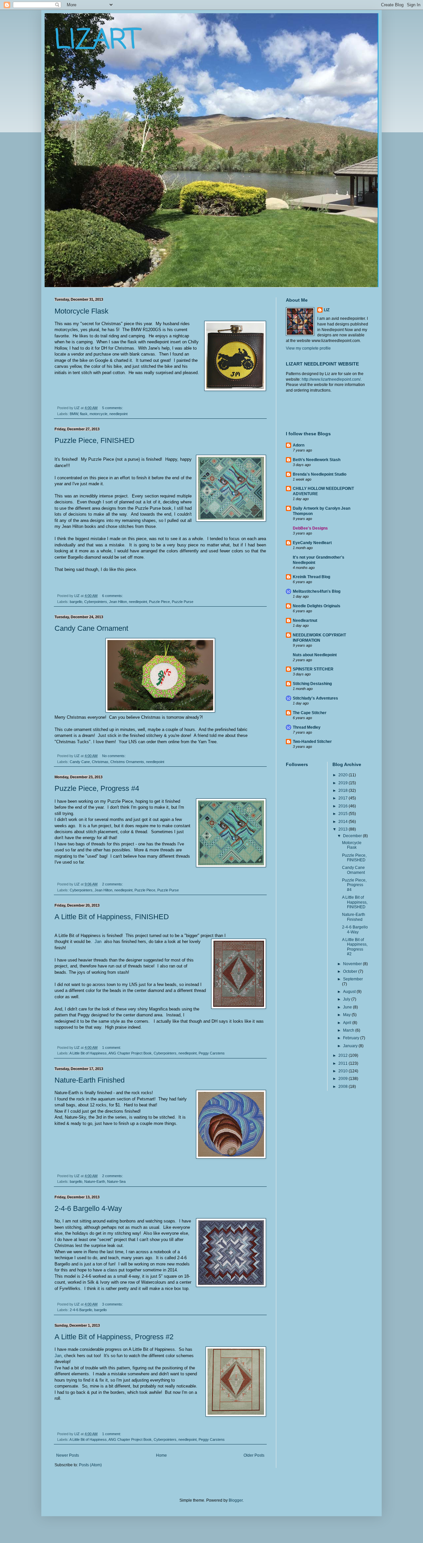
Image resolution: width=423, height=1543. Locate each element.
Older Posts (254, 1455)
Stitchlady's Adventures (315, 698)
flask (84, 414)
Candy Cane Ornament (91, 628)
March (349, 1030)
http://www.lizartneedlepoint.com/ (331, 379)
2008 (343, 1086)
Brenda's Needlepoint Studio (319, 474)
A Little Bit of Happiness (88, 1053)
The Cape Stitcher (310, 712)
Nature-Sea (116, 1181)
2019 (343, 783)
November (353, 964)
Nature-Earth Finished (90, 1080)
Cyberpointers (95, 602)
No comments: (114, 756)
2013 (343, 829)
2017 (343, 798)
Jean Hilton (118, 602)
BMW (74, 414)
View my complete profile (308, 348)
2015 (343, 813)
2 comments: (113, 884)
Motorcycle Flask (81, 311)
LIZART (97, 41)
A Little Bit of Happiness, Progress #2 (114, 1337)
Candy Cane (80, 762)
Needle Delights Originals (316, 606)
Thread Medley (307, 727)
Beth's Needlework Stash (316, 459)
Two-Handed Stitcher (312, 741)
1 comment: (112, 1048)
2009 (343, 1078)
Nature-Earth (94, 1181)
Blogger (236, 1500)
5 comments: (113, 408)
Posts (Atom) (90, 1465)
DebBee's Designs (310, 528)
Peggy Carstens (212, 1053)
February (351, 1038)
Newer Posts (67, 1455)
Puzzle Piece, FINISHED (95, 440)
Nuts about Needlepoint (315, 655)
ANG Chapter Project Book (130, 1053)
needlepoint (118, 414)
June (348, 1007)
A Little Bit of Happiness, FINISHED (112, 917)
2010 (343, 1071)
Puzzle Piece (159, 602)
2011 (343, 1063)
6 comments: (113, 596)
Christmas (100, 762)
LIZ (326, 310)
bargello (76, 602)
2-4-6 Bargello (81, 1310)
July (347, 999)
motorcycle (98, 414)
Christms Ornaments (127, 762)
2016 (343, 806)
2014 (343, 821)
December (353, 836)
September (353, 979)
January (351, 1046)
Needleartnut (305, 620)
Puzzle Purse (182, 602)
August (350, 991)
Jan (98, 941)
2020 (343, 775)
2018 (343, 790)
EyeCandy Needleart (312, 542)
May (347, 1014)
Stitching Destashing (312, 683)
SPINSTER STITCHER (313, 669)
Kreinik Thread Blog (311, 577)
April (347, 1022)
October (350, 971)
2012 (343, 1055)
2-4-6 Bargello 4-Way (88, 1208)
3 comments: (113, 1304)
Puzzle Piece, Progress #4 (97, 788)
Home (161, 1455)
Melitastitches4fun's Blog (316, 591)
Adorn (298, 445)
